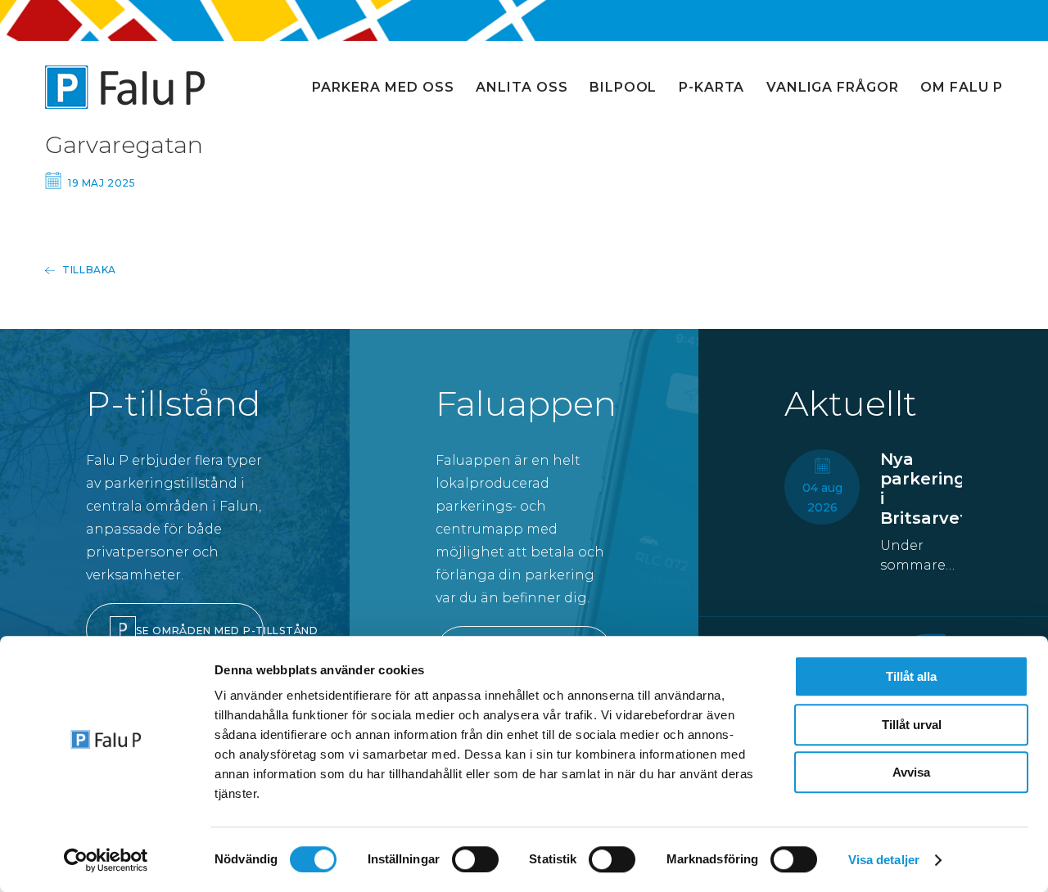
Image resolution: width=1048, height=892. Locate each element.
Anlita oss (522, 87)
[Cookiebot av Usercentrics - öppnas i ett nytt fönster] (106, 860)
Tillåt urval (912, 725)
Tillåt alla (911, 676)
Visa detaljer (883, 860)
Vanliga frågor (832, 87)
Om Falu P (961, 87)
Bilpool (623, 87)
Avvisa (911, 772)
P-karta (712, 87)
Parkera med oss (383, 87)
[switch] (475, 859)
